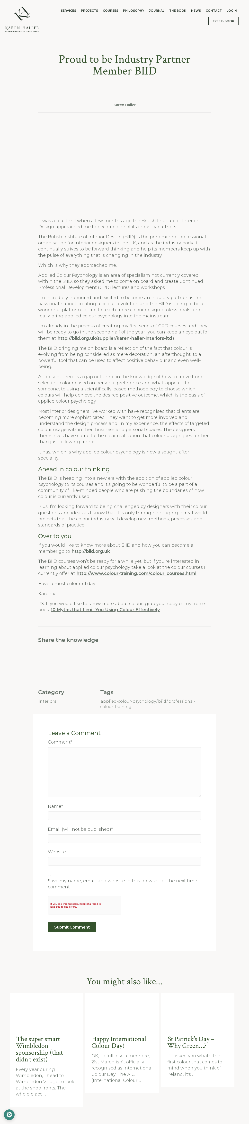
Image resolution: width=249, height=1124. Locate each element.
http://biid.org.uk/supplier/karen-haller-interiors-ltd (115, 338)
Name (55, 806)
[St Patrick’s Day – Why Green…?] (198, 1010)
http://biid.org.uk (91, 551)
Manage (9, 1114)
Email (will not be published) (80, 829)
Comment (60, 742)
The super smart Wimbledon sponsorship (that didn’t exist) (39, 1049)
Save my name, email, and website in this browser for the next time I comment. (124, 884)
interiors (47, 701)
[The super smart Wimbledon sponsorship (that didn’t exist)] (46, 1010)
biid (162, 701)
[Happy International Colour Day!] (122, 1010)
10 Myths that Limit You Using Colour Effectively (105, 609)
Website (57, 852)
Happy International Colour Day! (118, 1042)
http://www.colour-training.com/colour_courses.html (136, 573)
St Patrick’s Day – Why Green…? (190, 1042)
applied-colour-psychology (128, 701)
